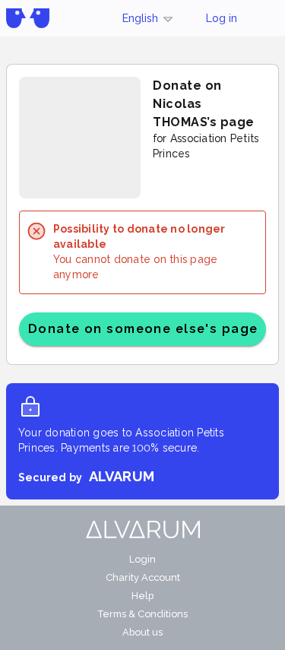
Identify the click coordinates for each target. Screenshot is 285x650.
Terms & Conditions (142, 614)
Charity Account (143, 577)
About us (142, 632)
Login (142, 559)
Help (142, 595)
